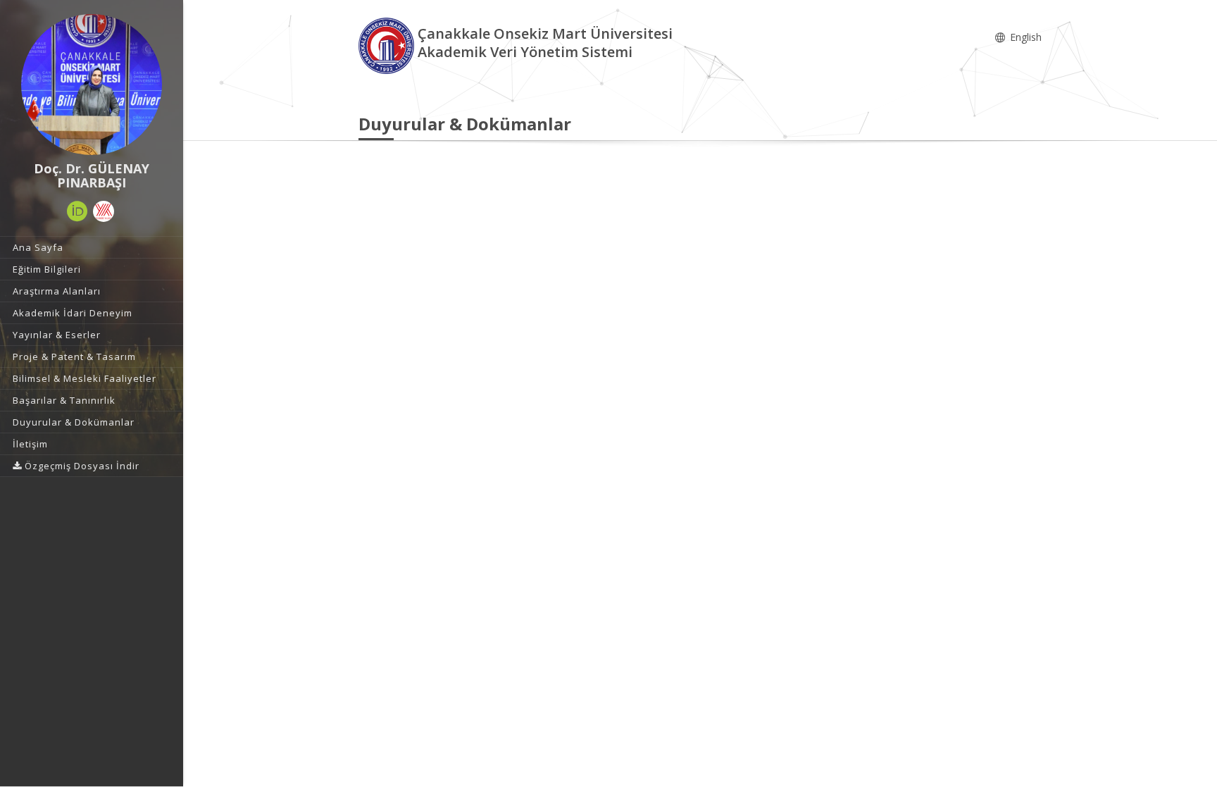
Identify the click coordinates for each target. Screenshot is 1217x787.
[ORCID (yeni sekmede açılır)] (77, 211)
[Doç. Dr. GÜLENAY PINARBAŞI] (91, 84)
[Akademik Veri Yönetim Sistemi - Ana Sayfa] (388, 44)
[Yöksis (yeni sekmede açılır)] (103, 211)
